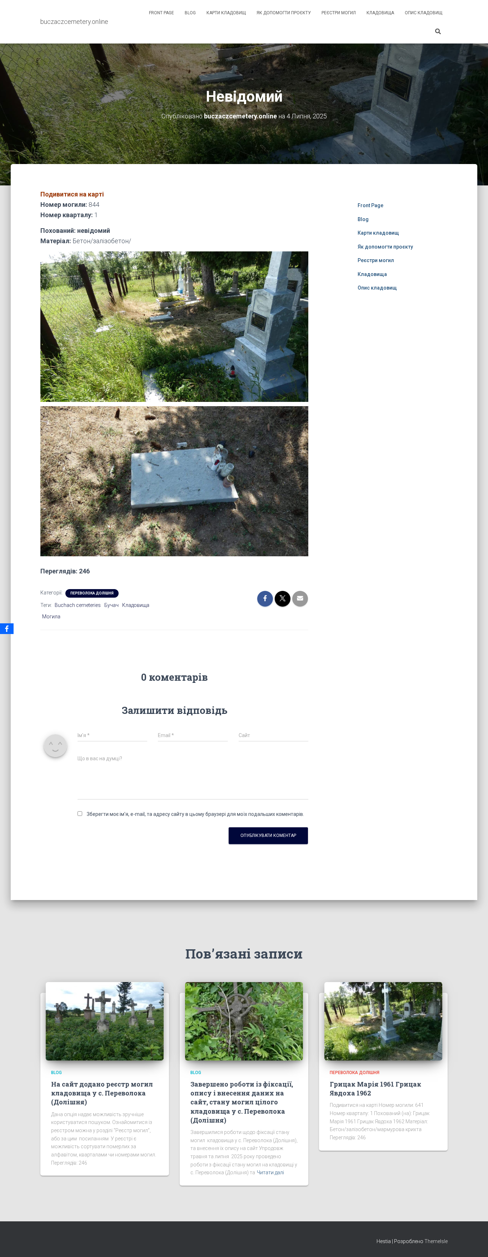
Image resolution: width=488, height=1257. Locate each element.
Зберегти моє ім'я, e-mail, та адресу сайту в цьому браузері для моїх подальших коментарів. (195, 814)
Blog (190, 12)
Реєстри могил (339, 12)
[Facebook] (7, 628)
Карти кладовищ (226, 12)
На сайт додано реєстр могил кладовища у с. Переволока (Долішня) (102, 1093)
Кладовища (380, 12)
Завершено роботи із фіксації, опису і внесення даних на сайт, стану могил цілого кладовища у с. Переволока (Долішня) (241, 1102)
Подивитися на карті (72, 194)
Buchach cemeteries (78, 605)
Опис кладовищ (423, 12)
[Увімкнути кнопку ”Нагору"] (474, 1243)
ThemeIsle (436, 1241)
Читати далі (270, 1172)
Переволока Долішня (92, 593)
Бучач (111, 605)
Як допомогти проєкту (284, 12)
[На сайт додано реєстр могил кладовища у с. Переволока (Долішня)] (105, 1020)
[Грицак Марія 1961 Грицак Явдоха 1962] (383, 1020)
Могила (51, 616)
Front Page (161, 12)
